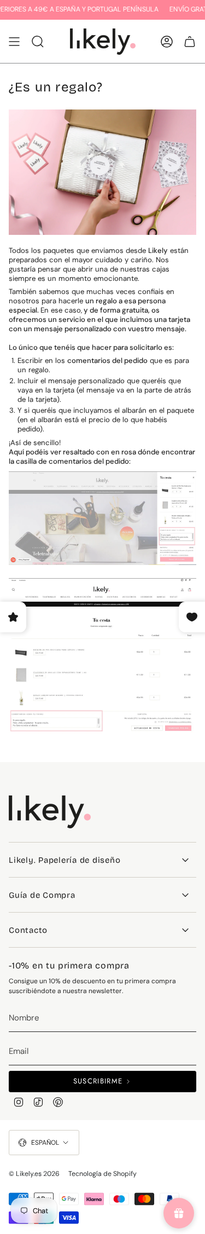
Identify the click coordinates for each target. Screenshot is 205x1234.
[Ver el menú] (14, 41)
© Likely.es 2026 (34, 1173)
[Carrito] (189, 41)
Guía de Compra (42, 895)
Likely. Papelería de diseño (64, 860)
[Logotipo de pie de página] (50, 811)
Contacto (28, 930)
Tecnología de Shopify (102, 1173)
